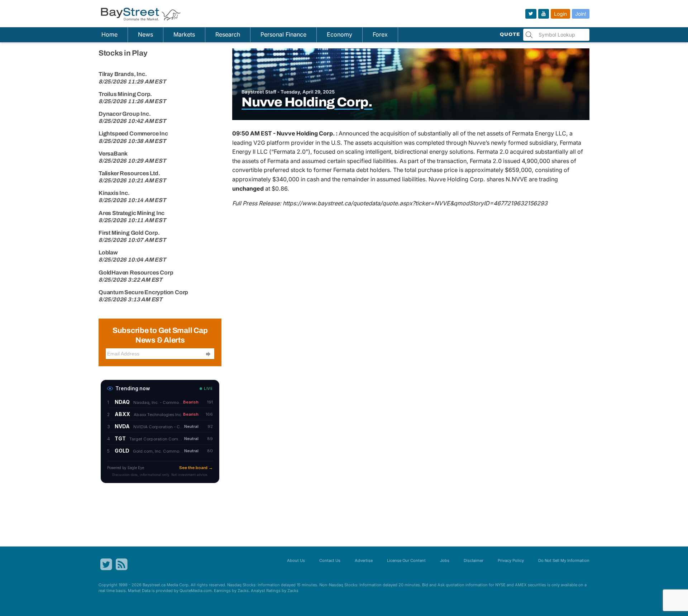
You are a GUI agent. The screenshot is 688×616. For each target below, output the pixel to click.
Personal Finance (283, 34)
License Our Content (406, 560)
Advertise (364, 560)
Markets (184, 34)
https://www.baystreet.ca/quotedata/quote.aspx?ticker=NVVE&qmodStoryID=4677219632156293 (415, 203)
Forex (380, 34)
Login (560, 14)
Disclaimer (473, 560)
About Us (296, 560)
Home (109, 34)
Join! (580, 14)
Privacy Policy (511, 560)
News (145, 34)
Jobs (444, 560)
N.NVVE (516, 179)
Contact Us (329, 560)
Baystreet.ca (154, 584)
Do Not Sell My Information (563, 560)
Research (227, 34)
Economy (339, 34)
